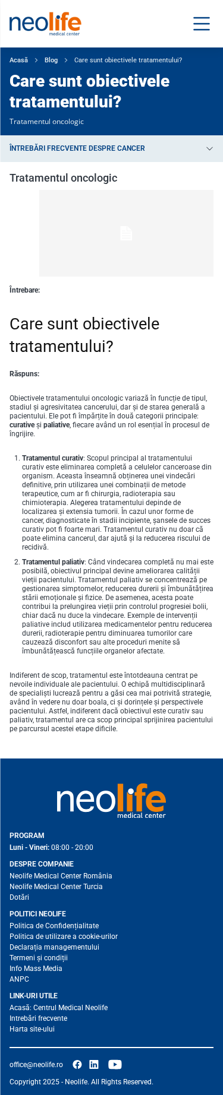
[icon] (77, 1064)
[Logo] (111, 800)
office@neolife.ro (36, 1065)
